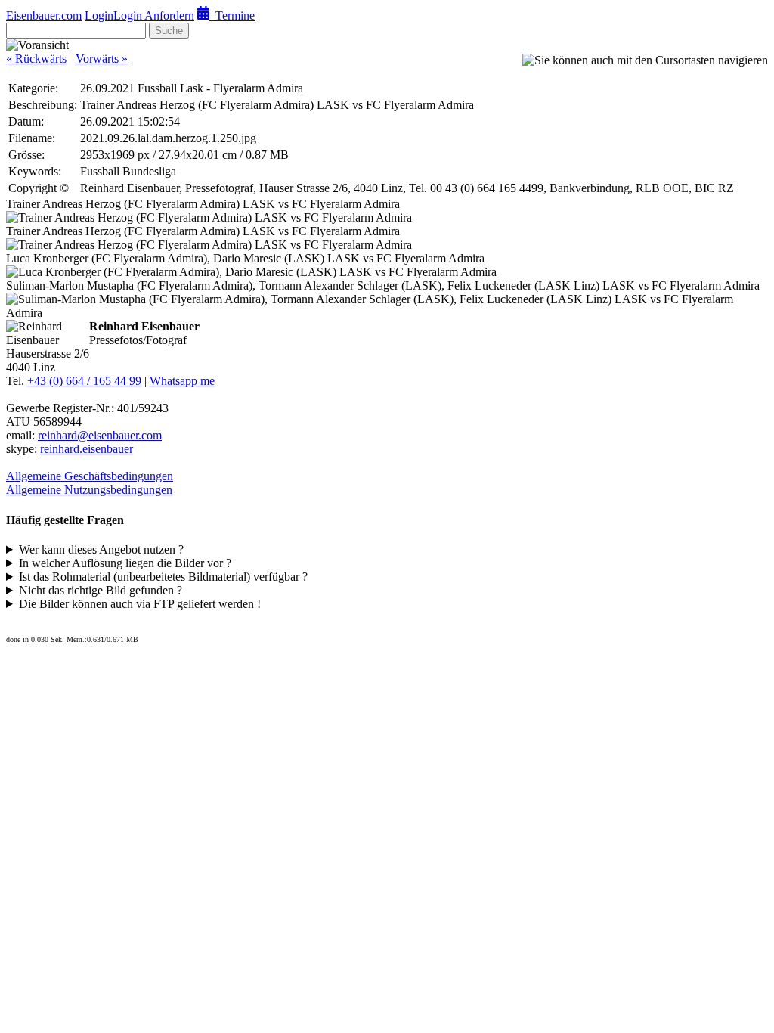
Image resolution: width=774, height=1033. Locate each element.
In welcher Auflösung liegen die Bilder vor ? (125, 563)
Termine (232, 15)
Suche (169, 30)
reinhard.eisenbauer (86, 448)
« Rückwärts (36, 58)
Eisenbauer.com (44, 15)
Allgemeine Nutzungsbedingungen (89, 489)
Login (99, 15)
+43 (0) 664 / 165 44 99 (84, 380)
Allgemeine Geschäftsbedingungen (89, 476)
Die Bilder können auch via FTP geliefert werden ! (140, 603)
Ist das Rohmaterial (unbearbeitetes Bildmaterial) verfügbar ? (163, 576)
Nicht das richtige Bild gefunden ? (100, 590)
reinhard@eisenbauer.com (100, 435)
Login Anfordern (153, 15)
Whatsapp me (182, 380)
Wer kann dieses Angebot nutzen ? (101, 549)
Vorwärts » (102, 58)
